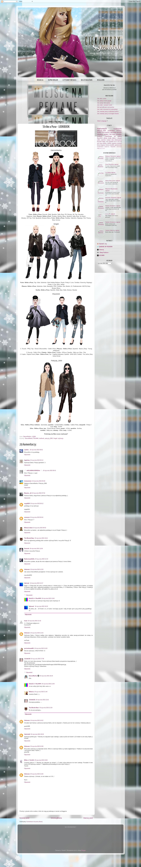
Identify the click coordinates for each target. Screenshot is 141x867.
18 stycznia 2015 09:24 (36, 517)
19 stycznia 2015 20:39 (37, 734)
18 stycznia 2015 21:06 (48, 683)
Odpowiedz (27, 454)
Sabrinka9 (27, 734)
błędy (103, 141)
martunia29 (102, 128)
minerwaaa (119, 146)
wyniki (99, 132)
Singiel (55, 438)
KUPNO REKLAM (53, 80)
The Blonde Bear (29, 538)
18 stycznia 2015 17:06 (37, 658)
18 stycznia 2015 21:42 (42, 699)
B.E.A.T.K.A (102, 148)
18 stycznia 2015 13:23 (36, 633)
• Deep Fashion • (104, 252)
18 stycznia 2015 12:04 (36, 548)
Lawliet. (26, 449)
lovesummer (28, 481)
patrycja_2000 (49, 438)
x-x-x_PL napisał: (110, 214)
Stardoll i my (103, 243)
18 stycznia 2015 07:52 (38, 493)
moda (109, 138)
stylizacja (60, 438)
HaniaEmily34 (100, 146)
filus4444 (35, 438)
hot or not (117, 141)
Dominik (26, 548)
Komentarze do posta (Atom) (34, 821)
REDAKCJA (40, 80)
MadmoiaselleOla (29, 559)
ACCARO (101, 255)
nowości (119, 130)
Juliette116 (27, 658)
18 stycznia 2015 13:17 (36, 583)
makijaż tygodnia (112, 143)
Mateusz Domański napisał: (113, 156)
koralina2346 (118, 128)
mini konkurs (106, 132)
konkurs (99, 136)
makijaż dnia (110, 140)
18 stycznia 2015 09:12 (36, 503)
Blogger (83, 850)
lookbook (41, 438)
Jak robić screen (101, 98)
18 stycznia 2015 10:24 (41, 538)
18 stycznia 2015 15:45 (48, 598)
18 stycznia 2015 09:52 (39, 527)
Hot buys (112, 134)
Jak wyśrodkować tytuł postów (105, 107)
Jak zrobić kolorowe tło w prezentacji (107, 109)
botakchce (106, 146)
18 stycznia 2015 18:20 (41, 606)
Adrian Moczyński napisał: (112, 180)
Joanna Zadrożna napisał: (112, 230)
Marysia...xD (27, 493)
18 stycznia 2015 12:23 (41, 559)
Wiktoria (31, 691)
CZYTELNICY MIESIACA (69, 80)
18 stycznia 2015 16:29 (40, 648)
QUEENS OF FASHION (105, 246)
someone (27, 517)
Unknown (27, 569)
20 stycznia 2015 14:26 (36, 774)
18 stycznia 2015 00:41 (49, 470)
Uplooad (27, 583)
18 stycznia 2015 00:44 (38, 481)
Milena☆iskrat (28, 527)
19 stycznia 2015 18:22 (36, 720)
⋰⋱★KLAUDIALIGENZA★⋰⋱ (33, 470)
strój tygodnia (109, 141)
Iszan (25, 620)
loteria (105, 138)
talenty (105, 143)
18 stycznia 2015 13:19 (34, 620)
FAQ (98, 148)
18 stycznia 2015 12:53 (36, 569)
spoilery (106, 134)
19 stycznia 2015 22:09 (36, 746)
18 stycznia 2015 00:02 (36, 449)
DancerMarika (29, 438)
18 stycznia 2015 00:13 (36, 460)
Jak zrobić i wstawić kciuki (104, 105)
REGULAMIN (100, 80)
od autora (118, 136)
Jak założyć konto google (104, 100)
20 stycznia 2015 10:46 (41, 760)
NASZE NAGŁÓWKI (86, 80)
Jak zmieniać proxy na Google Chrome (108, 113)
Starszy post (88, 818)
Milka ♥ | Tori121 (29, 760)
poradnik (119, 134)
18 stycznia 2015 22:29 (45, 707)
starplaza (100, 134)
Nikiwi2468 (112, 146)
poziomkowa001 (29, 648)
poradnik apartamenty (115, 145)
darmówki (113, 132)
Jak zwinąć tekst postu (103, 103)
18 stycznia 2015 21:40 (40, 691)
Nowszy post (24, 818)
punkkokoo (111, 130)
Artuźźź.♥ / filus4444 (35, 598)
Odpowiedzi (29, 595)
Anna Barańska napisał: (112, 164)
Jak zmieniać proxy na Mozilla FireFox (108, 111)
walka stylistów (101, 140)
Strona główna (56, 818)
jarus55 (119, 132)
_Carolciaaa (108, 136)
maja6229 (27, 503)
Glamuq (101, 249)
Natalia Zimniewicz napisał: (112, 206)
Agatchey (27, 460)
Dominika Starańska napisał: (113, 197)
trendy (107, 145)
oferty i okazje (117, 138)
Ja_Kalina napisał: (110, 172)
